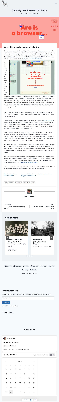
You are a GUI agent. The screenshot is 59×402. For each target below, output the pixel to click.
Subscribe (6, 302)
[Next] (51, 238)
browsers (11, 182)
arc (6, 182)
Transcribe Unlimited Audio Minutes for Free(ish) (43, 206)
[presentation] (16, 228)
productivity (26, 182)
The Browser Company (35, 58)
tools (33, 182)
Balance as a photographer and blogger (39, 242)
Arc (24, 58)
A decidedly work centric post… (45, 174)
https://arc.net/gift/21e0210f (29, 162)
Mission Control (47, 120)
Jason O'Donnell (26, 13)
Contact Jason (8, 312)
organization (18, 182)
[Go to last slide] (7, 238)
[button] (32, 77)
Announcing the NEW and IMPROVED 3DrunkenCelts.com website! (28, 175)
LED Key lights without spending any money (14, 206)
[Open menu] (56, 3)
